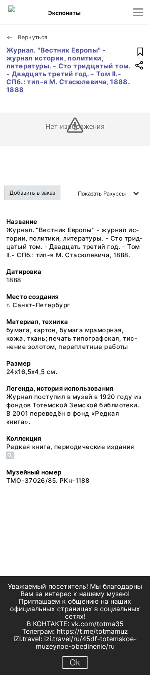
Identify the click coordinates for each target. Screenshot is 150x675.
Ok (75, 662)
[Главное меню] (138, 12)
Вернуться (32, 37)
